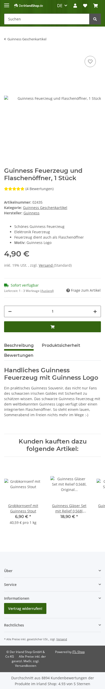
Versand (46, 265)
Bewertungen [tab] (18, 355)
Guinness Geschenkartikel (45, 207)
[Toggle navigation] (6, 3)
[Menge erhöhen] (95, 311)
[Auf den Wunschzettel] (90, 61)
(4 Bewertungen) (39, 188)
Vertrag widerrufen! (25, 608)
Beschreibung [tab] (19, 345)
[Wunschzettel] (85, 6)
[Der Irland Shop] (28, 5)
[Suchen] (95, 19)
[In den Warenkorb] (52, 326)
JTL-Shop (78, 652)
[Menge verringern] (10, 311)
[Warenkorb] (95, 6)
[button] (75, 6)
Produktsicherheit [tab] (61, 345)
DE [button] (59, 5)
